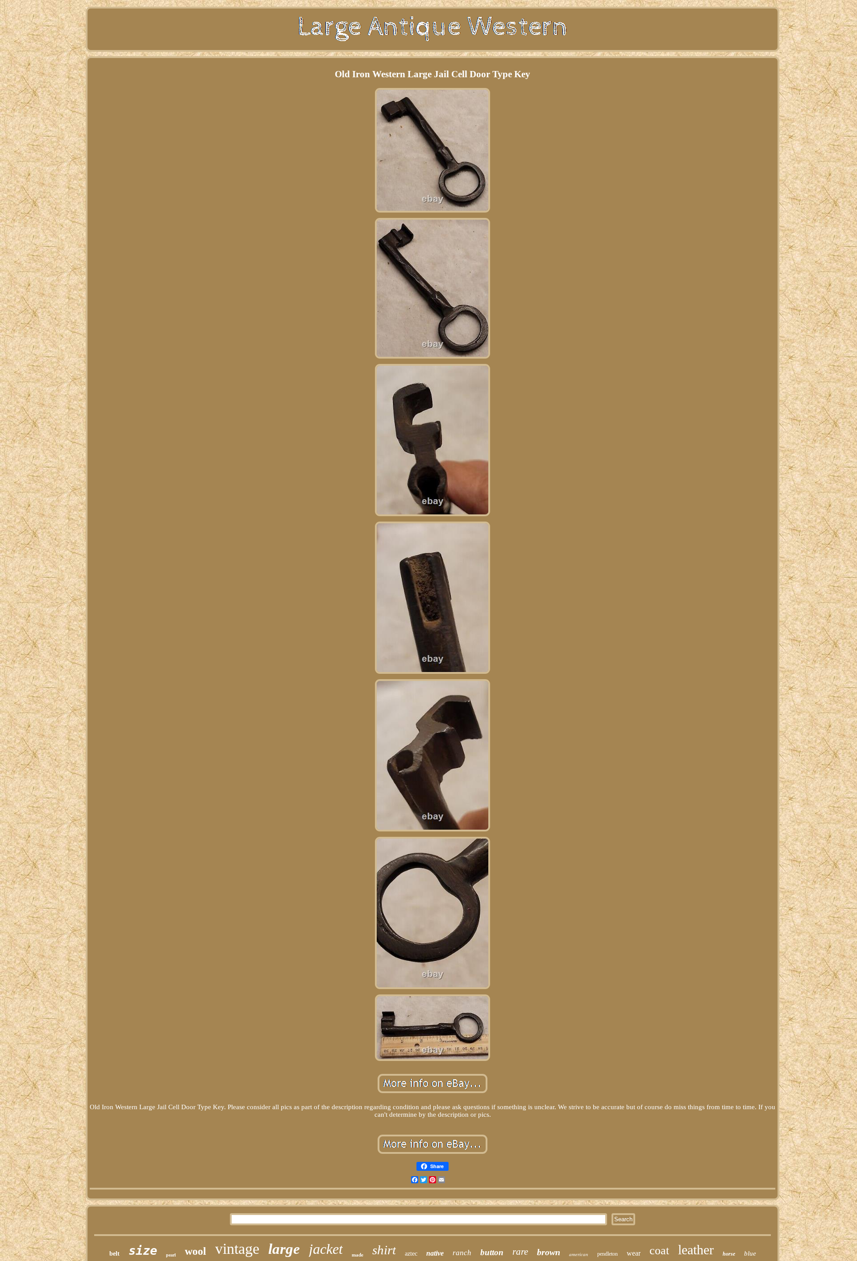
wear (634, 1253)
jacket (326, 1249)
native (435, 1253)
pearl (171, 1255)
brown (548, 1252)
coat (659, 1250)
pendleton (607, 1254)
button (491, 1252)
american (578, 1254)
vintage (237, 1248)
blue (750, 1253)
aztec (411, 1253)
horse (729, 1254)
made (357, 1254)
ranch (462, 1252)
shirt (384, 1250)
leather (696, 1249)
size (143, 1250)
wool (195, 1251)
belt (114, 1253)
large (284, 1249)
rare (520, 1251)
